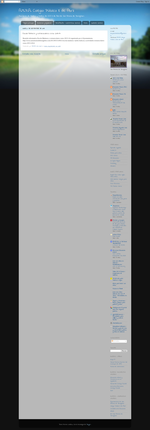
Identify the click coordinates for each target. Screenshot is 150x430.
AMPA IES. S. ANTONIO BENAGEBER (120, 243)
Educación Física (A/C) (120, 87)
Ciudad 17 (113, 150)
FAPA (112, 411)
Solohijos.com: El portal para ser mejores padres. (120, 309)
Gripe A (112, 359)
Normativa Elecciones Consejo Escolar (116, 387)
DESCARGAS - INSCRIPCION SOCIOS (67, 23)
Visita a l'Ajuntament (119, 130)
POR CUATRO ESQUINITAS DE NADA (119, 255)
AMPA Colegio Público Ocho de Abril (117, 38)
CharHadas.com (117, 323)
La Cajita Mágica (115, 161)
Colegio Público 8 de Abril (118, 406)
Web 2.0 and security (119, 266)
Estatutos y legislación (44, 23)
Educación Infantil (118, 99)
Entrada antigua (99, 54)
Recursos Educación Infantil (119, 251)
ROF (111, 391)
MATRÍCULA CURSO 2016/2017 (118, 81)
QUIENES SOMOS (97, 23)
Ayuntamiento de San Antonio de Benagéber (117, 403)
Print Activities (115, 184)
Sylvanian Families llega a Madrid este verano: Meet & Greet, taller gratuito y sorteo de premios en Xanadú (119, 211)
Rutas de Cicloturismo (117, 367)
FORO (86, 23)
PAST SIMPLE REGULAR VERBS (119, 113)
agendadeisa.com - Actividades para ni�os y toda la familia (118, 317)
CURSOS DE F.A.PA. (119, 245)
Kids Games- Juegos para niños (118, 180)
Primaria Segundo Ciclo (120, 128)
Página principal (28, 23)
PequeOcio (116, 206)
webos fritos (117, 235)
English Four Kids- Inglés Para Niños (117, 176)
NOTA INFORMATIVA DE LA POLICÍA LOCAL (119, 122)
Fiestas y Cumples (118, 220)
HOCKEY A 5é (117, 89)
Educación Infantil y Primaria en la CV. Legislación (116, 379)
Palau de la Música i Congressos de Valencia (119, 273)
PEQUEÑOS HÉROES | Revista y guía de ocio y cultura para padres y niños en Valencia (120, 329)
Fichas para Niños (116, 153)
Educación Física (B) (119, 94)
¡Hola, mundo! (116, 236)
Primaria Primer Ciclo (119, 119)
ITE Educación (114, 158)
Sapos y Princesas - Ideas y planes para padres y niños (119, 302)
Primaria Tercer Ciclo (119, 135)
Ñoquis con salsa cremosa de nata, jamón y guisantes (120, 199)
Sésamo (113, 166)
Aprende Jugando (115, 148)
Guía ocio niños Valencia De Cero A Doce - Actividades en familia (120, 294)
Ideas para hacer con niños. (119, 284)
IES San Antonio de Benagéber (116, 415)
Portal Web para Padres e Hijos (118, 279)
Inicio (67, 54)
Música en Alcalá (118, 289)
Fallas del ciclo (117, 137)
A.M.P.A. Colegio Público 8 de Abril (46, 11)
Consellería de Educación (118, 409)
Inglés (114, 110)
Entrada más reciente (32, 54)
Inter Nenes (113, 155)
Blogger (88, 424)
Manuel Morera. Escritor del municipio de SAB (118, 363)
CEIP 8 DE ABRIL (118, 78)
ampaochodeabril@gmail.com (118, 34)
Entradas (116, 341)
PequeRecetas (117, 195)
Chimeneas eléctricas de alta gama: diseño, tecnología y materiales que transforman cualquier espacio (119, 225)
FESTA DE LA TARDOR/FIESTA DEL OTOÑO (119, 103)
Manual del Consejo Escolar (118, 384)
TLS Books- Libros (116, 186)
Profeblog (113, 163)
